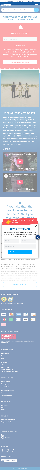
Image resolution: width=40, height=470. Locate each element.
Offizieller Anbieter (31, 1)
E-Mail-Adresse (9, 246)
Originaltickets (10, 1)
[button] (20, 252)
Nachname (25, 241)
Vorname (7, 241)
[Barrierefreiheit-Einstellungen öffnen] (38, 237)
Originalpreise (20, 1)
